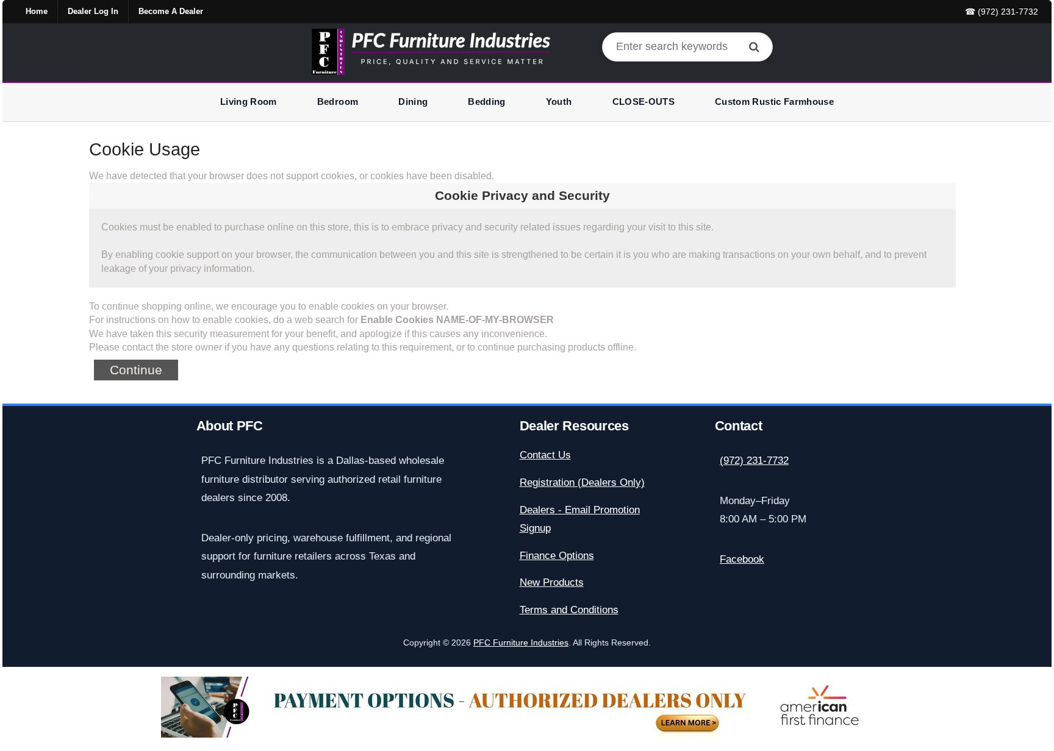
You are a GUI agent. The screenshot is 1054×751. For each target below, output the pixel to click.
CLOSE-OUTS (643, 101)
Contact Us (545, 455)
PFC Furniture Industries (520, 642)
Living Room (248, 101)
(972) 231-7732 (754, 460)
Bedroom (337, 101)
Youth (559, 101)
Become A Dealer (170, 11)
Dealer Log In (93, 11)
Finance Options (557, 555)
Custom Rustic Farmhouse (774, 101)
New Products (552, 582)
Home (37, 11)
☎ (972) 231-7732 (1001, 11)
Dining (413, 101)
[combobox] (687, 47)
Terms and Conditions (569, 610)
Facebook (742, 559)
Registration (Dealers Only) (582, 482)
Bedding (486, 101)
